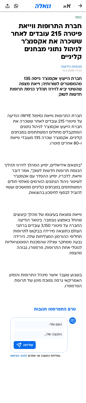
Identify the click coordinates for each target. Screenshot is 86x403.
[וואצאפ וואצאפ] (16, 6)
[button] (67, 6)
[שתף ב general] (7, 6)
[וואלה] (43, 6)
